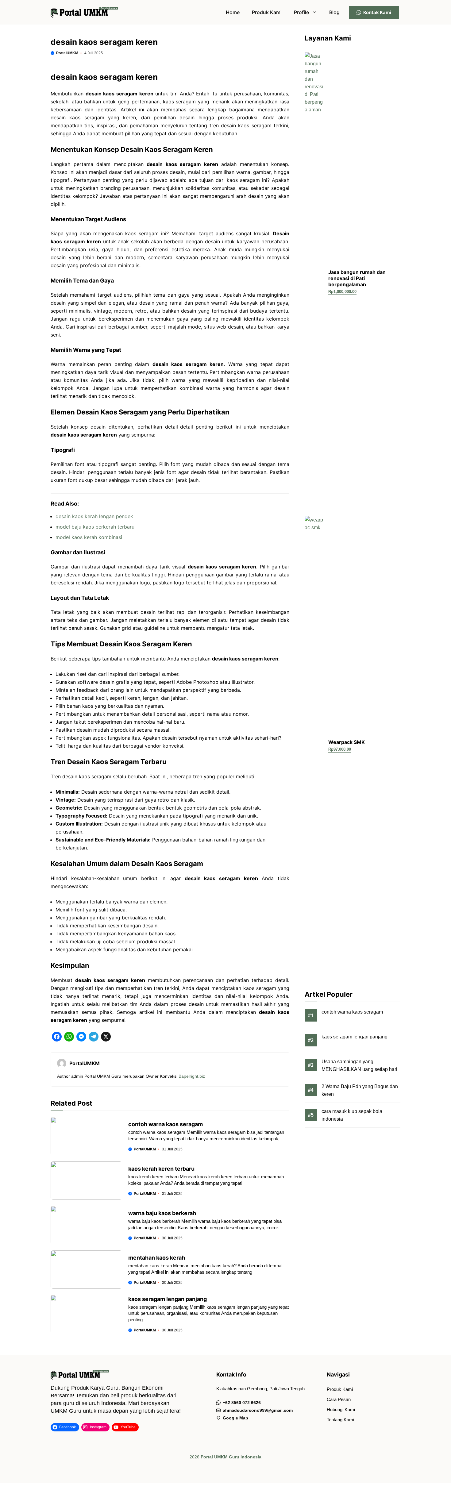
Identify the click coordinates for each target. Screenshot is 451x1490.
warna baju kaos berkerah (162, 1213)
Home (233, 12)
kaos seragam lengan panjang (167, 1299)
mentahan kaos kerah (156, 1257)
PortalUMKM (67, 53)
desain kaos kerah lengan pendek (94, 516)
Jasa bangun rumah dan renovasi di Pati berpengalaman (357, 278)
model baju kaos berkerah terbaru (95, 527)
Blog (334, 12)
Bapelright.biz (192, 1076)
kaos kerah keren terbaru (161, 1168)
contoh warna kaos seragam (165, 1124)
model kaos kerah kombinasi (89, 537)
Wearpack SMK (346, 742)
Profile (301, 12)
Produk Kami (267, 12)
